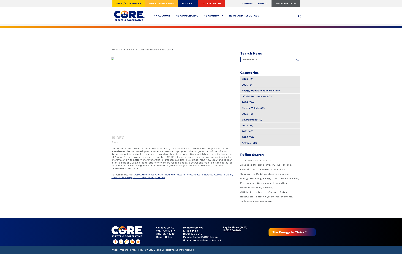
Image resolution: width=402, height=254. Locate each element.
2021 (244, 131)
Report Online (164, 237)
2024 (245, 102)
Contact (262, 3)
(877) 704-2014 (232, 230)
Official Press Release (254, 96)
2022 (245, 125)
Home (114, 49)
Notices (267, 187)
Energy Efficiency (250, 178)
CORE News (128, 49)
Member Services (250, 187)
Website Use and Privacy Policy (127, 250)
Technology (247, 201)
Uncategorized (264, 201)
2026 (245, 79)
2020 (245, 137)
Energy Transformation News (259, 90)
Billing (287, 165)
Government (264, 183)
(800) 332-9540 (192, 233)
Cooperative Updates (253, 174)
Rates (283, 192)
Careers (247, 3)
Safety (260, 196)
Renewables (247, 196)
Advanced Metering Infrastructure (261, 165)
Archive (246, 143)
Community (278, 169)
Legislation (280, 183)
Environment (249, 119)
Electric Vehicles (251, 108)
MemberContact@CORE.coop (200, 237)
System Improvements (278, 196)
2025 (245, 84)
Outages (273, 192)
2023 (245, 113)
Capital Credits (249, 169)
